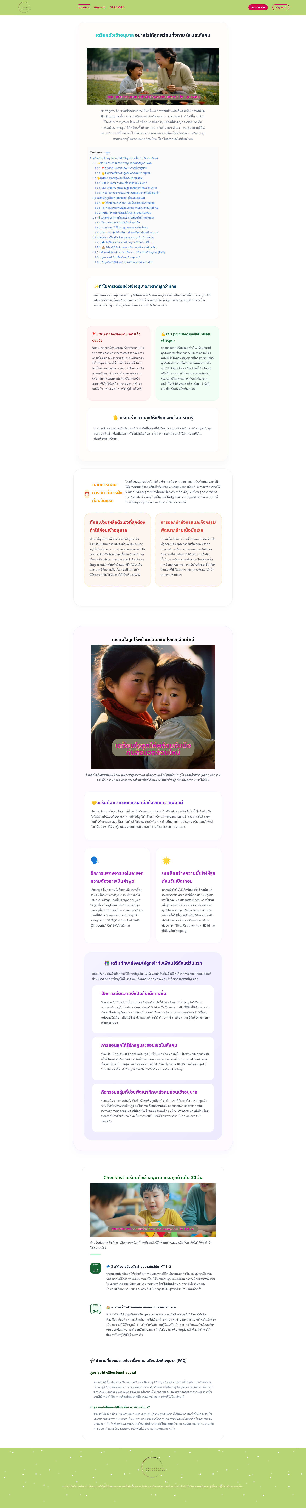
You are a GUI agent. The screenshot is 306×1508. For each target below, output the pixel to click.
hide (107, 152)
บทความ (99, 7)
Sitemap (117, 7)
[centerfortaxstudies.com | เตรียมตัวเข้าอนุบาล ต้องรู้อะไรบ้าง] (45, 7)
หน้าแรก (84, 7)
